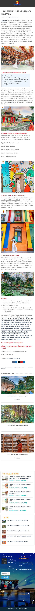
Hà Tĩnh (6, 326)
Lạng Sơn (16, 330)
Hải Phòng (17, 326)
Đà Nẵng (16, 322)
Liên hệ (5, 598)
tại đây (12, 102)
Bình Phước (18, 320)
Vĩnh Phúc (13, 339)
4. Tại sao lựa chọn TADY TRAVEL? (11, 83)
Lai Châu (6, 330)
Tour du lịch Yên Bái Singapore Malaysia (17, 520)
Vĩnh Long (8, 339)
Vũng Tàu (7, 319)
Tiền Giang (17, 337)
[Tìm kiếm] (33, 3)
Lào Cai (11, 330)
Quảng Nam (13, 333)
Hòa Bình (22, 326)
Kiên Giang (25, 328)
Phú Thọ (23, 332)
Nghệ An (6, 332)
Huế (13, 337)
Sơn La (17, 335)
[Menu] (2, 3)
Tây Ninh (22, 335)
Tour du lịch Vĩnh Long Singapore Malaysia (18, 531)
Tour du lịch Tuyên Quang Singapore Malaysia (19, 536)
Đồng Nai (6, 324)
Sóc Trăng (12, 335)
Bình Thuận (25, 320)
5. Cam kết (5, 85)
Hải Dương (11, 326)
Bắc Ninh (28, 319)
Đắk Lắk (21, 322)
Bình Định (12, 320)
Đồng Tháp (12, 324)
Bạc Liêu (12, 319)
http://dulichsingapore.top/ (13, 358)
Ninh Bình (11, 332)
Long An (27, 330)
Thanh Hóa (9, 337)
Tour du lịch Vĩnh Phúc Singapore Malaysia (18, 525)
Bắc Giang (22, 319)
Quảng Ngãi (20, 333)
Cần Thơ (12, 322)
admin (17, 17)
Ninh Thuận (18, 332)
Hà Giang (22, 324)
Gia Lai (17, 324)
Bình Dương (7, 320)
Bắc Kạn (17, 319)
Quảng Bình (7, 333)
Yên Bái (19, 339)
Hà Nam (27, 324)
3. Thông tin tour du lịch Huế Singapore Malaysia (14, 81)
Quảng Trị (6, 335)
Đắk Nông (26, 322)
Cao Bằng (6, 322)
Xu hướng (14, 367)
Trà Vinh (23, 337)
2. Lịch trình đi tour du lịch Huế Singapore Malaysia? (15, 79)
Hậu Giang (7, 328)
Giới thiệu (5, 595)
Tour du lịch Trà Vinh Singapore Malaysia (17, 541)
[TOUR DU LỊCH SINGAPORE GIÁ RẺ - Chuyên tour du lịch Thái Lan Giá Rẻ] (17, 3)
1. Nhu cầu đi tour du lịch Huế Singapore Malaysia (15, 78)
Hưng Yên (12, 328)
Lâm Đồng (21, 330)
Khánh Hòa (19, 328)
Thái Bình (26, 335)
